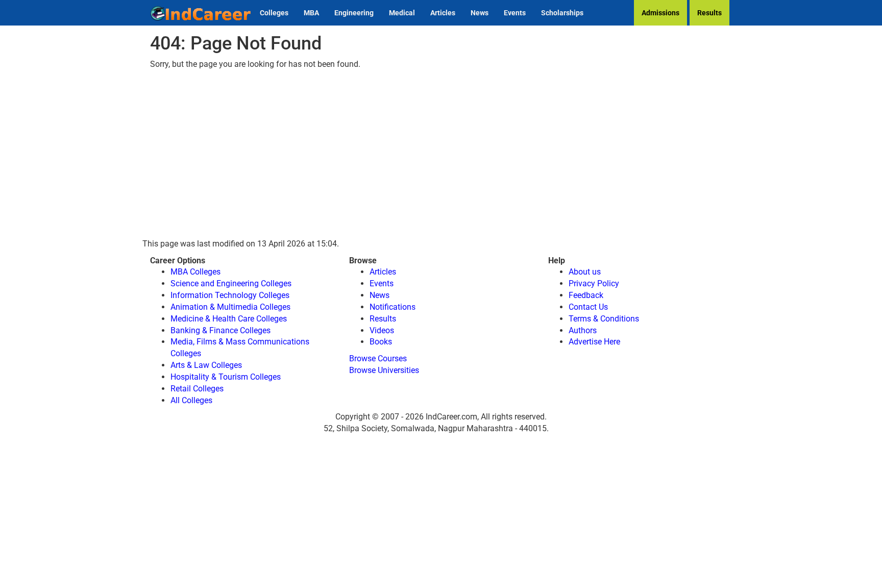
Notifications (392, 307)
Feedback (586, 295)
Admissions (660, 13)
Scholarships (562, 13)
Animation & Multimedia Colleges (230, 307)
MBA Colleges (195, 272)
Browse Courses (378, 358)
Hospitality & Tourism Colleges (225, 377)
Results (709, 13)
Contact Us (588, 307)
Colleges (274, 13)
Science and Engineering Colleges (230, 283)
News (479, 13)
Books (381, 341)
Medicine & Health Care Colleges (228, 319)
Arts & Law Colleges (206, 365)
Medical (402, 13)
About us (585, 272)
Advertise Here (594, 341)
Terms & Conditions (604, 319)
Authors (583, 330)
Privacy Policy (594, 283)
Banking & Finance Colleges (220, 330)
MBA (311, 13)
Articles (442, 13)
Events (515, 13)
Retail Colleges (197, 388)
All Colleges (191, 400)
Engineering (354, 13)
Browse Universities (384, 370)
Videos (382, 330)
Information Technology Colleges (229, 295)
